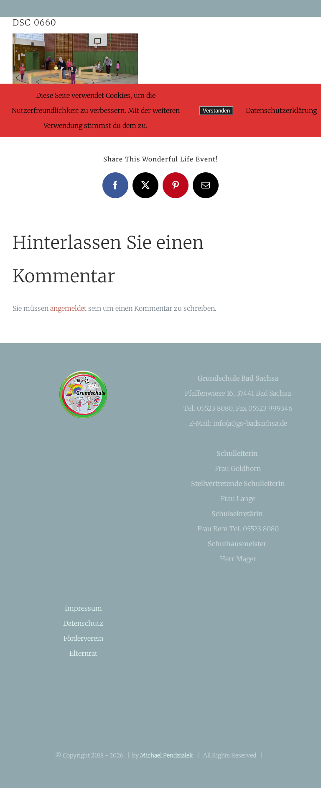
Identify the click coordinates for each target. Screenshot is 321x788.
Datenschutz (83, 623)
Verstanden (216, 110)
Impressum (83, 608)
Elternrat (83, 653)
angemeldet (68, 308)
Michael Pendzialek (166, 755)
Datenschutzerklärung (281, 110)
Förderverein (83, 638)
